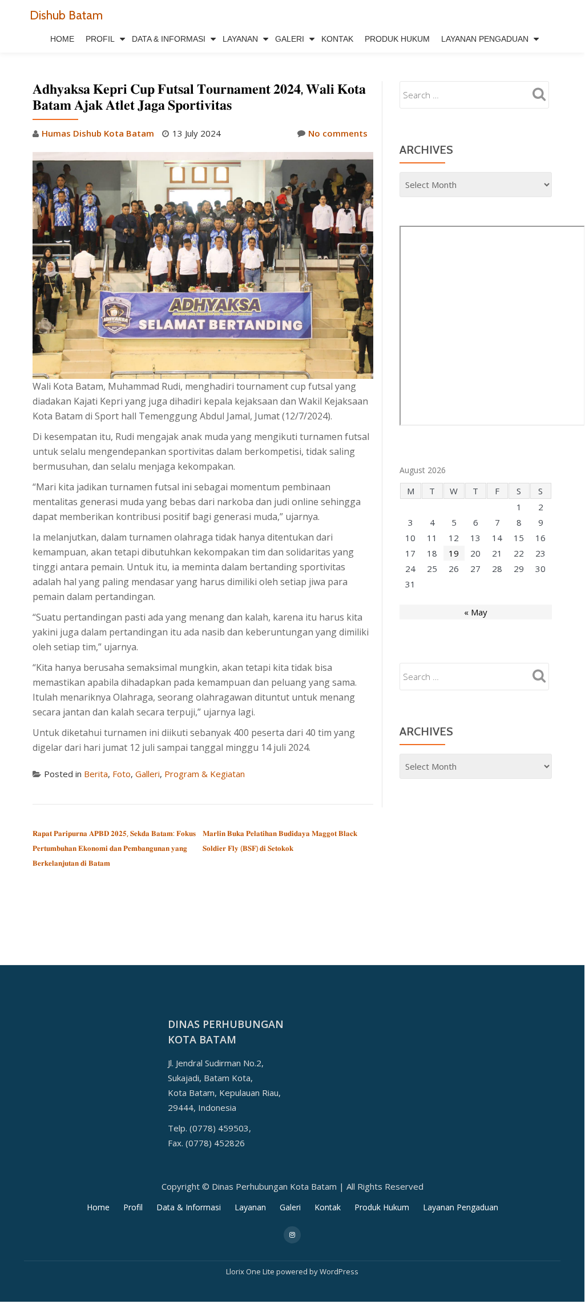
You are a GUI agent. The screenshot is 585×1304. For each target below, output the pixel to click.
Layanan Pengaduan (484, 38)
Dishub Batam (66, 14)
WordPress (339, 1271)
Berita (96, 773)
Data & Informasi (168, 38)
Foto (121, 773)
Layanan (240, 38)
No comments (338, 133)
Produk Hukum (397, 38)
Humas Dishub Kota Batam (98, 133)
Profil (100, 38)
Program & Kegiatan (204, 773)
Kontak (337, 38)
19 (454, 553)
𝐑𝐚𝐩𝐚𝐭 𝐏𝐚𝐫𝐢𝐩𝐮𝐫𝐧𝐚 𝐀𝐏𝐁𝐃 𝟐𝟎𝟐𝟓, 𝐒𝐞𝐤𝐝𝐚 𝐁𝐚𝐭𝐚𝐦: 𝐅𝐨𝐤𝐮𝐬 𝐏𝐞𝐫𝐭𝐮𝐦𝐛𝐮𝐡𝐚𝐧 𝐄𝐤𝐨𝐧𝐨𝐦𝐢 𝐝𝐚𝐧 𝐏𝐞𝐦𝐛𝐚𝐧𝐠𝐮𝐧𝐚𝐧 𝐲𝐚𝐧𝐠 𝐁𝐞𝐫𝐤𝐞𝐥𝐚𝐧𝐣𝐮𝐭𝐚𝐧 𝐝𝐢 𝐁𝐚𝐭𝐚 (114, 848)
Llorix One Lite (251, 1271)
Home (62, 38)
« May (475, 612)
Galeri (289, 38)
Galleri (147, 773)
